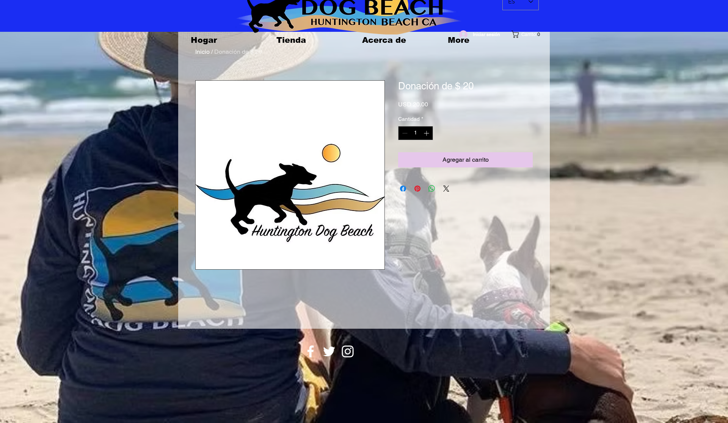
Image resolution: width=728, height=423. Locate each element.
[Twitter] (329, 351)
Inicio (202, 51)
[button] (527, 34)
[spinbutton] (415, 133)
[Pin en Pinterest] (417, 188)
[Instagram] (348, 351)
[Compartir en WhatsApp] (431, 188)
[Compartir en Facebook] (403, 188)
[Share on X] (446, 188)
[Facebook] (310, 351)
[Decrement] (404, 133)
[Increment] (427, 133)
